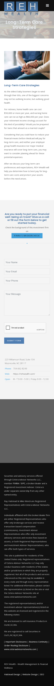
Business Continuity (38, 641)
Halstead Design (12, 674)
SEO (42, 674)
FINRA (16, 483)
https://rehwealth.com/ (24, 373)
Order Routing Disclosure (16, 645)
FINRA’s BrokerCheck (27, 236)
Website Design (30, 674)
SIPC (23, 483)
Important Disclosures (16, 641)
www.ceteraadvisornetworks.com (20, 649)
